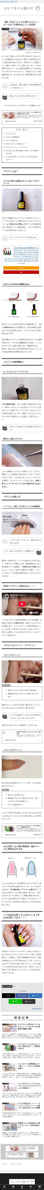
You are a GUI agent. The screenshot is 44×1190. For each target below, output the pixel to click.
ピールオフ (19, 986)
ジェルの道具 (8, 986)
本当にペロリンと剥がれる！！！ (17, 144)
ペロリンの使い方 (12, 140)
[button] (28, 1001)
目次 (19, 129)
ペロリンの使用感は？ (13, 137)
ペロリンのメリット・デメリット (17, 147)
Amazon (21, 268)
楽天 (21, 272)
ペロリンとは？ (11, 133)
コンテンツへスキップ (8, 1)
